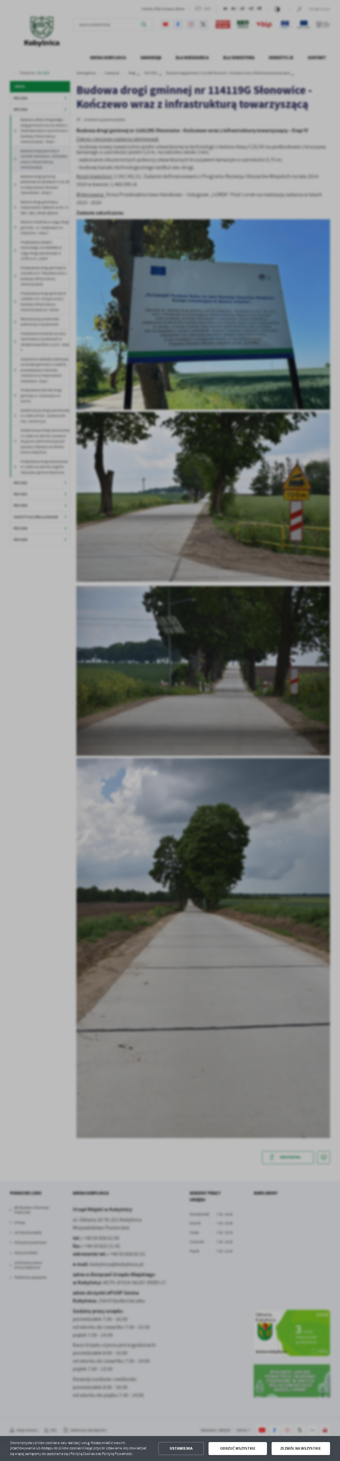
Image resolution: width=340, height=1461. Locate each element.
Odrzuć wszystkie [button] (238, 1448)
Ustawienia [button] (181, 1448)
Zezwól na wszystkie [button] (300, 1448)
